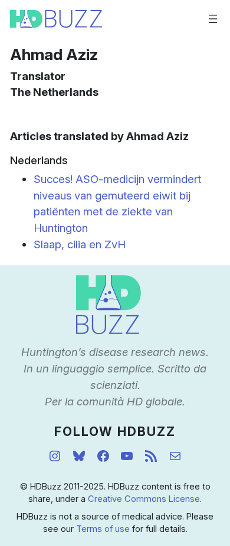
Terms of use (103, 529)
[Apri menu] (213, 19)
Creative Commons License (144, 499)
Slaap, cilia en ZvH (80, 244)
